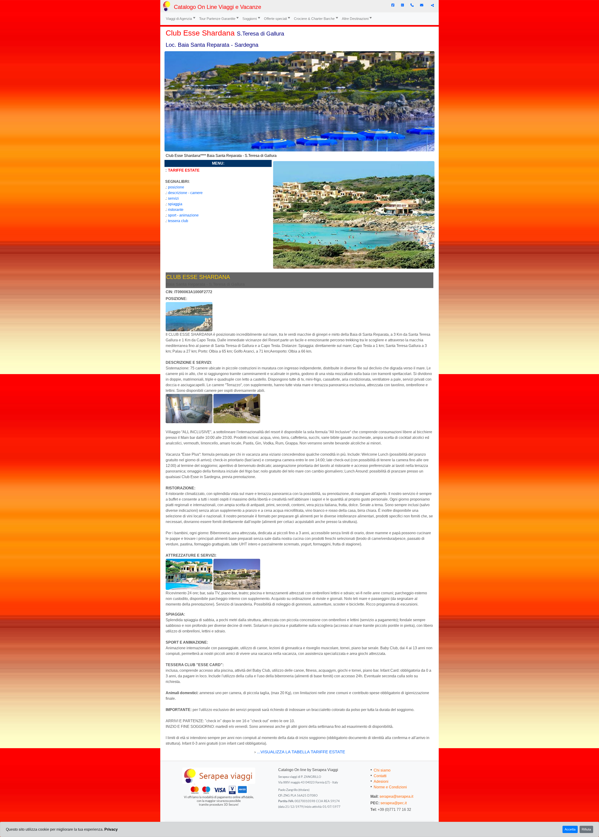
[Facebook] (393, 5)
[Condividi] (432, 5)
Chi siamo (382, 770)
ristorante (175, 210)
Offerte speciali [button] (275, 19)
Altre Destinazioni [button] (355, 19)
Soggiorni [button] (249, 19)
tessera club (178, 221)
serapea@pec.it (393, 803)
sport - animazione (183, 215)
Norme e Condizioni (390, 787)
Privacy (111, 829)
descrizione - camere (185, 193)
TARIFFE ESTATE (184, 170)
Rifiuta (586, 829)
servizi (173, 198)
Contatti (380, 776)
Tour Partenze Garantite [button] (217, 19)
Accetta (570, 829)
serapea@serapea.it (396, 796)
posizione (176, 187)
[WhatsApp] (402, 5)
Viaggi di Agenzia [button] (179, 19)
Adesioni (381, 781)
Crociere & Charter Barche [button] (314, 19)
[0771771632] (412, 5)
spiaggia (175, 204)
